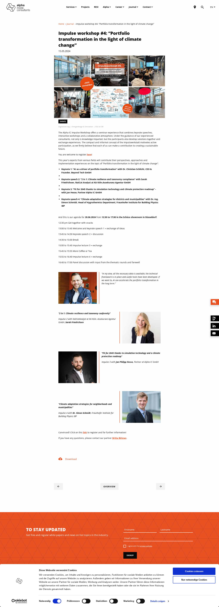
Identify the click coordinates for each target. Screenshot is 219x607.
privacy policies (146, 546)
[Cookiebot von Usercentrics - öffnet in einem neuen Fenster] (19, 601)
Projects (85, 7)
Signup (130, 555)
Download (67, 459)
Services (70, 7)
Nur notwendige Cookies (194, 579)
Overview (109, 486)
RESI (96, 7)
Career (119, 7)
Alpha (106, 7)
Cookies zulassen (194, 571)
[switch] (86, 601)
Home (61, 23)
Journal (133, 7)
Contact (147, 7)
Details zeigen (157, 601)
